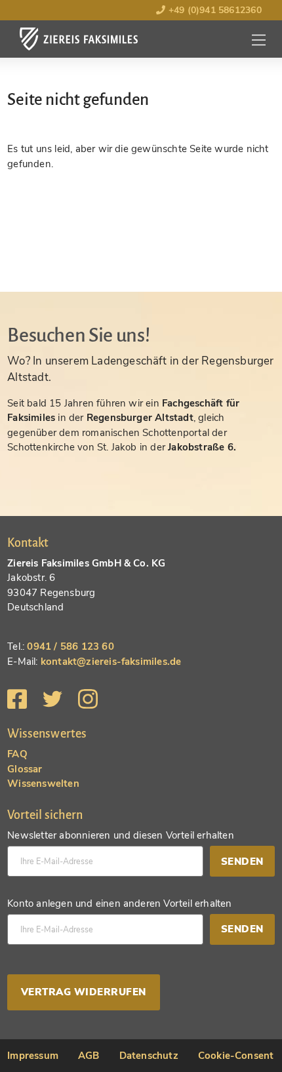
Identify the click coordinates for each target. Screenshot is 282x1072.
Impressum (32, 1055)
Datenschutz (148, 1055)
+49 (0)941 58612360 (213, 10)
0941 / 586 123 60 (70, 646)
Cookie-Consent (236, 1055)
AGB (89, 1055)
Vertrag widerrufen (83, 992)
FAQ (17, 754)
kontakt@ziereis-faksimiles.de (111, 661)
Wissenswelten (43, 783)
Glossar (24, 769)
